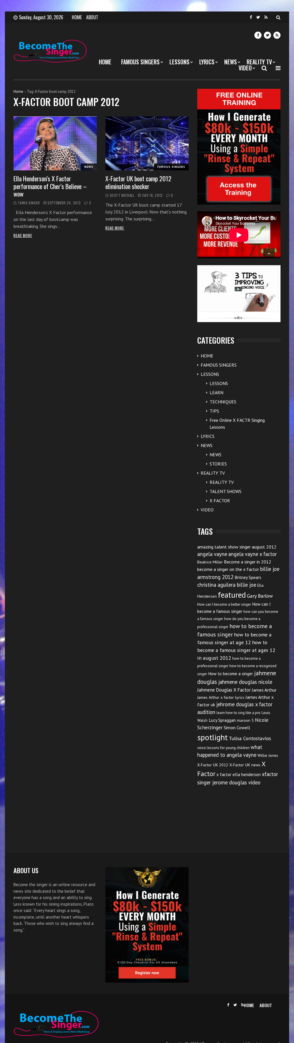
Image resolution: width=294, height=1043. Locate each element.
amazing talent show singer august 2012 (236, 547)
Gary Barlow (260, 595)
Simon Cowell (237, 727)
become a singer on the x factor (228, 569)
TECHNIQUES (223, 402)
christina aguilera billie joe (226, 584)
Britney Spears (248, 577)
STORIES (218, 464)
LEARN (216, 392)
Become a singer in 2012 (247, 562)
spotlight (212, 737)
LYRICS (206, 62)
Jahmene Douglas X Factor (224, 690)
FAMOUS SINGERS (140, 62)
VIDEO (245, 68)
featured (232, 595)
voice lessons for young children (223, 747)
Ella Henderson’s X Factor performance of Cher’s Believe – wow (50, 186)
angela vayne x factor (252, 554)
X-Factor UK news (244, 764)
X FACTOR (220, 500)
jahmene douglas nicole (245, 681)
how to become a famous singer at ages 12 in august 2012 (236, 650)
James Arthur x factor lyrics (220, 697)
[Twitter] (258, 17)
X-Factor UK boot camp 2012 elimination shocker (138, 182)
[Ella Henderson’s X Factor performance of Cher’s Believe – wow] (55, 143)
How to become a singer (230, 673)
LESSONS (179, 62)
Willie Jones (268, 755)
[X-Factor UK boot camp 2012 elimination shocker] (147, 143)
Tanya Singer (29, 202)
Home (18, 91)
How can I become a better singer (224, 604)
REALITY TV (259, 62)
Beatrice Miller (210, 562)
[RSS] (266, 17)
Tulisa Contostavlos (250, 738)
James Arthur (264, 690)
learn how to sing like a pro (238, 712)
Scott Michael (122, 195)
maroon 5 (245, 720)
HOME (77, 17)
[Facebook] (251, 17)
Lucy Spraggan (222, 720)
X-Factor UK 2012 (212, 764)
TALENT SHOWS (225, 491)
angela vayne (212, 554)
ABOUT (92, 17)
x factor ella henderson (238, 774)
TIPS (214, 411)
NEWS (230, 62)
